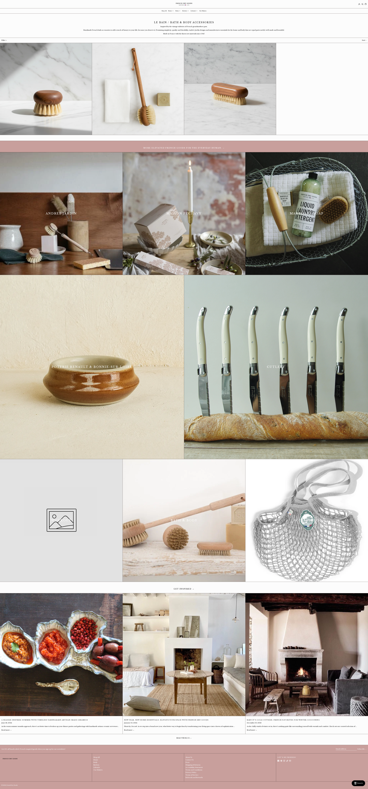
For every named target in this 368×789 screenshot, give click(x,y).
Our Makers (98, 770)
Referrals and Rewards (194, 777)
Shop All (96, 757)
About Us (189, 757)
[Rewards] (358, 783)
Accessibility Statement (194, 767)
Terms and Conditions (194, 770)
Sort (363, 40)
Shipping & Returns (193, 765)
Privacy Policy (191, 772)
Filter (3, 40)
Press (187, 762)
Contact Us (190, 760)
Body (95, 762)
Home (95, 760)
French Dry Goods (12, 785)
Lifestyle (96, 767)
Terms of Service (192, 775)
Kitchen (96, 765)
